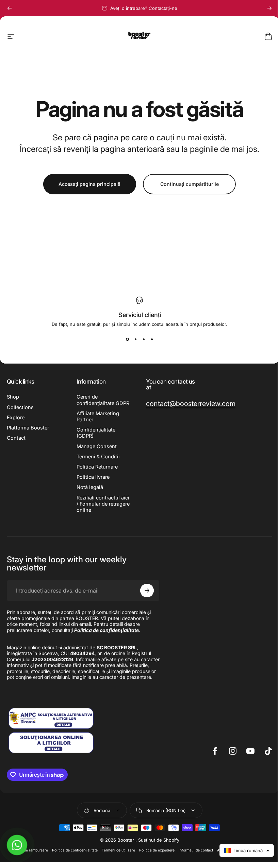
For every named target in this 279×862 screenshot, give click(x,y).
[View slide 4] (152, 339)
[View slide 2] (135, 339)
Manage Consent (97, 446)
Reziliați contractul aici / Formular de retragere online (103, 504)
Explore (15, 418)
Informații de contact (196, 850)
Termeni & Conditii (98, 457)
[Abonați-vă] (147, 590)
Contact (16, 438)
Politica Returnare (97, 467)
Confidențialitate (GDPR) (96, 433)
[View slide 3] (144, 339)
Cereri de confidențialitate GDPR (103, 400)
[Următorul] (269, 8)
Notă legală (90, 487)
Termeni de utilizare (118, 850)
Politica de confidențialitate (75, 850)
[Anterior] (9, 8)
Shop (13, 397)
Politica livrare (93, 477)
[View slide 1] (127, 339)
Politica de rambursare (29, 850)
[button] (247, 850)
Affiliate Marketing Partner (98, 416)
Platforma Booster (28, 428)
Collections (20, 407)
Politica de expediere (157, 850)
